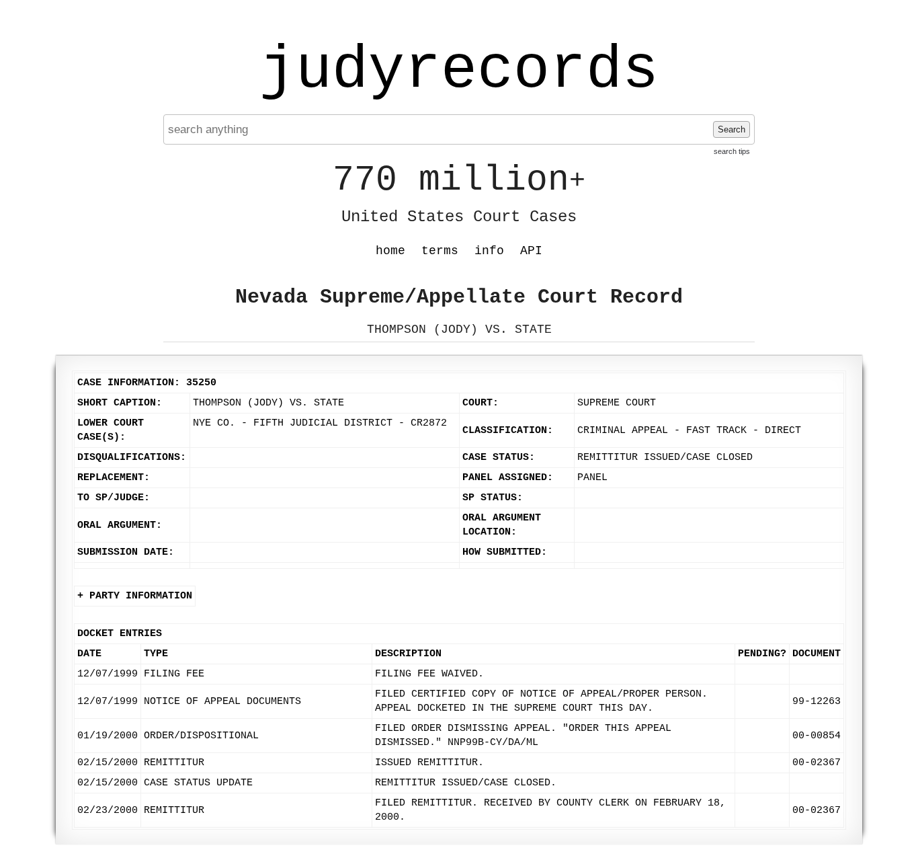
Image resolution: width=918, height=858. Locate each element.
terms (439, 251)
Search (731, 129)
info (489, 251)
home (390, 251)
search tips (732, 151)
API (531, 251)
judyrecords (459, 70)
